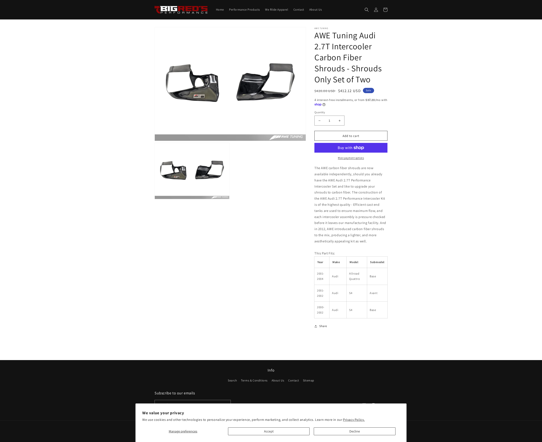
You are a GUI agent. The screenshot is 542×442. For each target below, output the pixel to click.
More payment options (351, 157)
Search (232, 380)
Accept (269, 431)
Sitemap (308, 380)
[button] (366, 9)
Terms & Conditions (254, 380)
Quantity (319, 112)
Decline (354, 431)
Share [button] (323, 326)
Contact (293, 380)
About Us (278, 380)
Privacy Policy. (354, 419)
